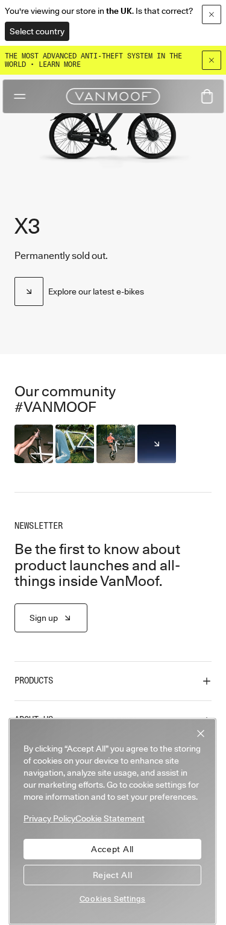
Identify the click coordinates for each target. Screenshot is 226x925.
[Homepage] (113, 96)
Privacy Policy (49, 818)
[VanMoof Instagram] (156, 444)
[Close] (211, 60)
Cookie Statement (110, 818)
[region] (112, 821)
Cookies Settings (113, 898)
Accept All (112, 849)
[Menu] (19, 96)
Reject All (113, 875)
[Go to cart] (206, 96)
